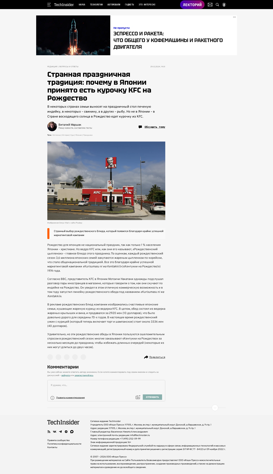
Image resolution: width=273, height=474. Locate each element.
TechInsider (64, 4)
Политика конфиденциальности (64, 444)
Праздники (87, 135)
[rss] (49, 431)
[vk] (54, 431)
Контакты (52, 447)
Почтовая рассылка (210, 4)
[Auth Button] (224, 4)
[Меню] (49, 4)
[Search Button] (217, 4)
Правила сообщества (58, 440)
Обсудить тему (155, 126)
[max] (71, 431)
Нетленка (56, 135)
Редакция (52, 67)
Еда (72, 135)
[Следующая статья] (136, 408)
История (65, 135)
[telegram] (60, 431)
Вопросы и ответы (68, 67)
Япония (78, 135)
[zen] (66, 431)
